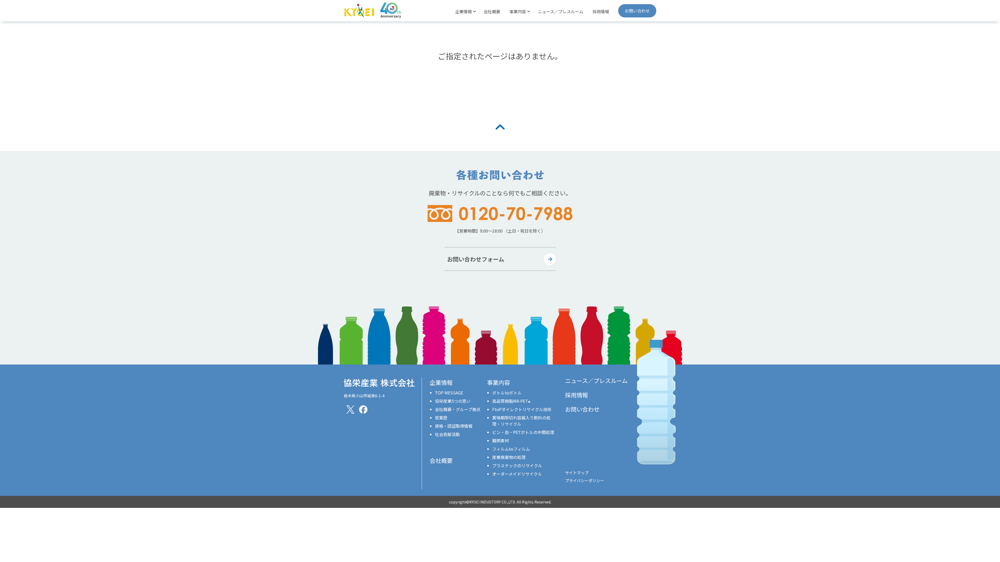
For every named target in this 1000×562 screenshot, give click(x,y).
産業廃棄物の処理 (509, 457)
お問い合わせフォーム (475, 259)
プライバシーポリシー (584, 480)
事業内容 (498, 382)
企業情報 (441, 382)
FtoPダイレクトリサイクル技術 (522, 409)
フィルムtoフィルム (511, 449)
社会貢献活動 (447, 434)
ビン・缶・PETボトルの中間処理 (523, 432)
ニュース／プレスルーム (560, 11)
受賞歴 (441, 417)
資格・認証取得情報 (453, 426)
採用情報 (600, 11)
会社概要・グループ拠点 (457, 409)
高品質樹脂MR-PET (511, 401)
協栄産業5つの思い (453, 401)
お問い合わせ (637, 11)
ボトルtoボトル (507, 392)
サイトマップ (577, 472)
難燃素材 (500, 440)
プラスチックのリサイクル (517, 465)
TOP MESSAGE (449, 392)
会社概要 (492, 11)
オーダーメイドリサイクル (517, 474)
